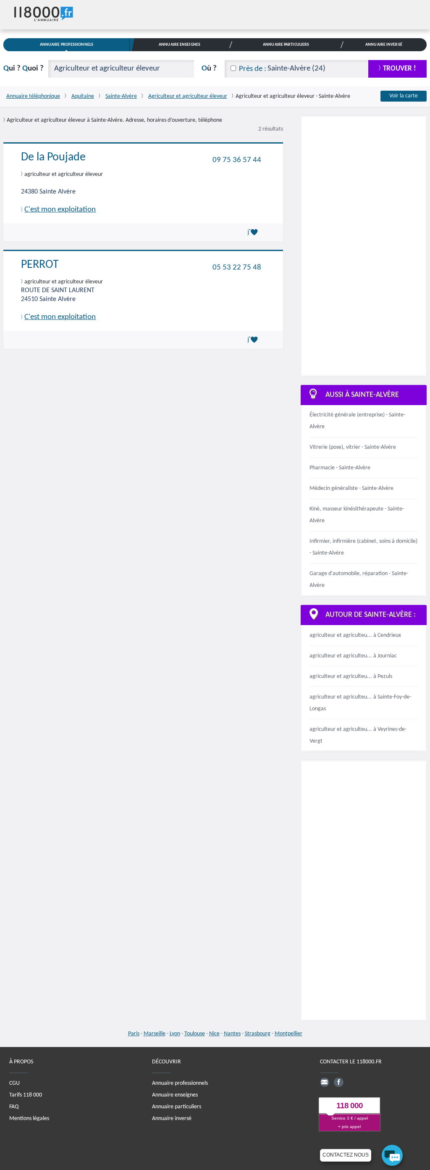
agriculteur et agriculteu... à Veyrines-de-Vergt (357, 735)
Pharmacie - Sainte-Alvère (339, 468)
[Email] (324, 1082)
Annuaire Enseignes (179, 44)
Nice (214, 1034)
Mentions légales (29, 1118)
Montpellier (288, 1034)
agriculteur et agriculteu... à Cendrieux (355, 635)
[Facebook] (338, 1082)
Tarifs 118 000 (25, 1095)
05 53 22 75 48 (236, 268)
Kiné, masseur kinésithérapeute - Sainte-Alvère (356, 515)
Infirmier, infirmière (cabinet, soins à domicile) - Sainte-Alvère (363, 547)
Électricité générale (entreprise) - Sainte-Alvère (357, 421)
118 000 (349, 1106)
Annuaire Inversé (383, 44)
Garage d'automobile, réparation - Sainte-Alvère (358, 580)
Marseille (154, 1034)
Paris (133, 1034)
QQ (23, 69)
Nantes (232, 1034)
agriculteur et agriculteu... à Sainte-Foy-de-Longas (360, 703)
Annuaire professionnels (180, 1083)
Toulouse (194, 1034)
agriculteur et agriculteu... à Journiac (353, 656)
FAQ (13, 1107)
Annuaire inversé (171, 1118)
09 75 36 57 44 (236, 160)
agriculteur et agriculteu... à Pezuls (350, 676)
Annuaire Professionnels (66, 44)
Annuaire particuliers (176, 1107)
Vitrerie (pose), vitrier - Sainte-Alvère (352, 447)
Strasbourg (257, 1034)
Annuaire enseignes (175, 1095)
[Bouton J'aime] (254, 232)
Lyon (175, 1034)
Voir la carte (403, 96)
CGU (14, 1083)
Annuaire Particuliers (286, 44)
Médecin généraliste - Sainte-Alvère (351, 488)
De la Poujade (53, 157)
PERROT (40, 265)
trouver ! (399, 68)
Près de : (252, 69)
